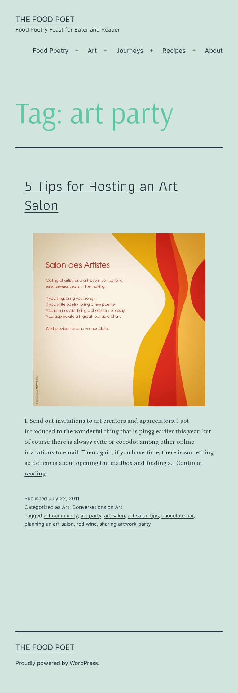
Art (92, 50)
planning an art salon (49, 524)
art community (61, 515)
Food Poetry (50, 50)
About (214, 50)
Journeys (129, 50)
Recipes (174, 50)
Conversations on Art (97, 507)
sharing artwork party (125, 524)
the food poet (44, 19)
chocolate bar (177, 515)
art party (91, 515)
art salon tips (143, 515)
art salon (114, 515)
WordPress (84, 663)
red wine (87, 524)
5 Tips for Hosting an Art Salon (101, 195)
